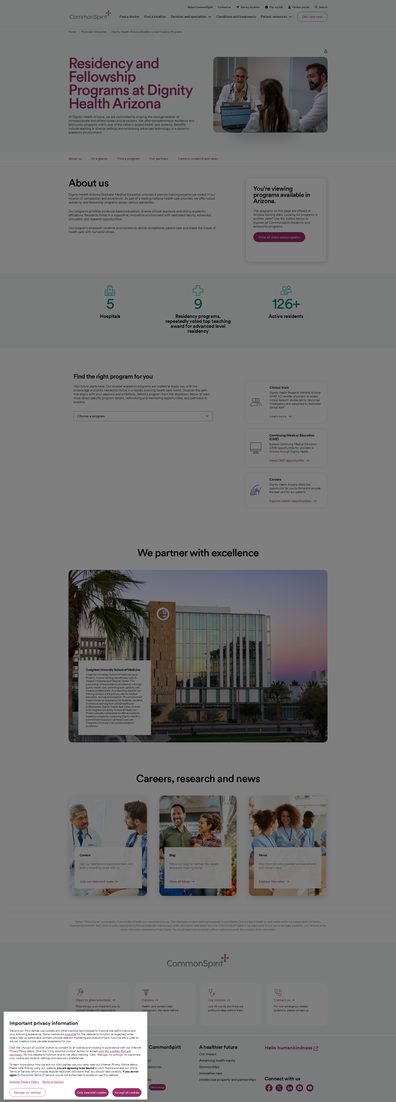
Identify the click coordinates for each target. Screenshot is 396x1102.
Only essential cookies (91, 1092)
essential (70, 1034)
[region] (75, 1055)
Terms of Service (53, 1081)
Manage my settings (27, 1092)
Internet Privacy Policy (24, 1081)
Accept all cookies (127, 1092)
